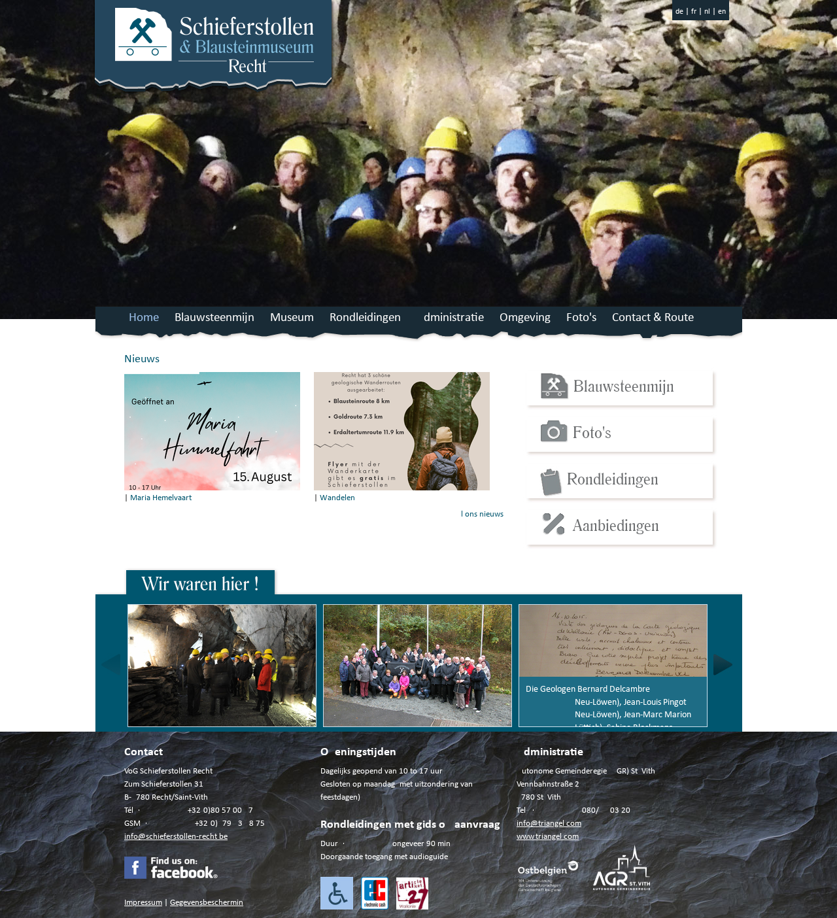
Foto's (581, 318)
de (679, 12)
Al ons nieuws (480, 514)
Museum (292, 318)
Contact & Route (653, 318)
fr (693, 12)
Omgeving (525, 318)
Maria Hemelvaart (161, 498)
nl (707, 12)
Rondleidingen (365, 318)
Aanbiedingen (616, 525)
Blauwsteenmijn (214, 318)
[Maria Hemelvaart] (212, 488)
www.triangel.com (548, 836)
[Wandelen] (402, 488)
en (722, 12)
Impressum (143, 902)
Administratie (450, 318)
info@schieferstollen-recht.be (176, 836)
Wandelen (337, 498)
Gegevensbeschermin (206, 902)
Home (144, 318)
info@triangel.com (549, 823)
